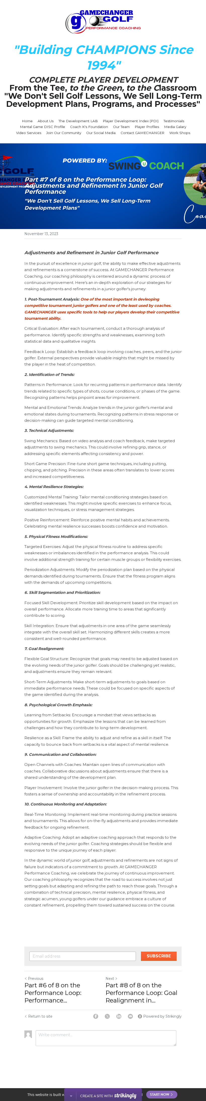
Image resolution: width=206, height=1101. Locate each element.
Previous (35, 978)
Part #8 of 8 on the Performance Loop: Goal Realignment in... (141, 993)
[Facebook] (95, 1016)
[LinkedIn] (118, 1016)
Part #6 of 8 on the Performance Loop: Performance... (52, 993)
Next (110, 978)
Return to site (40, 1016)
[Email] (130, 1016)
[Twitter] (107, 1016)
